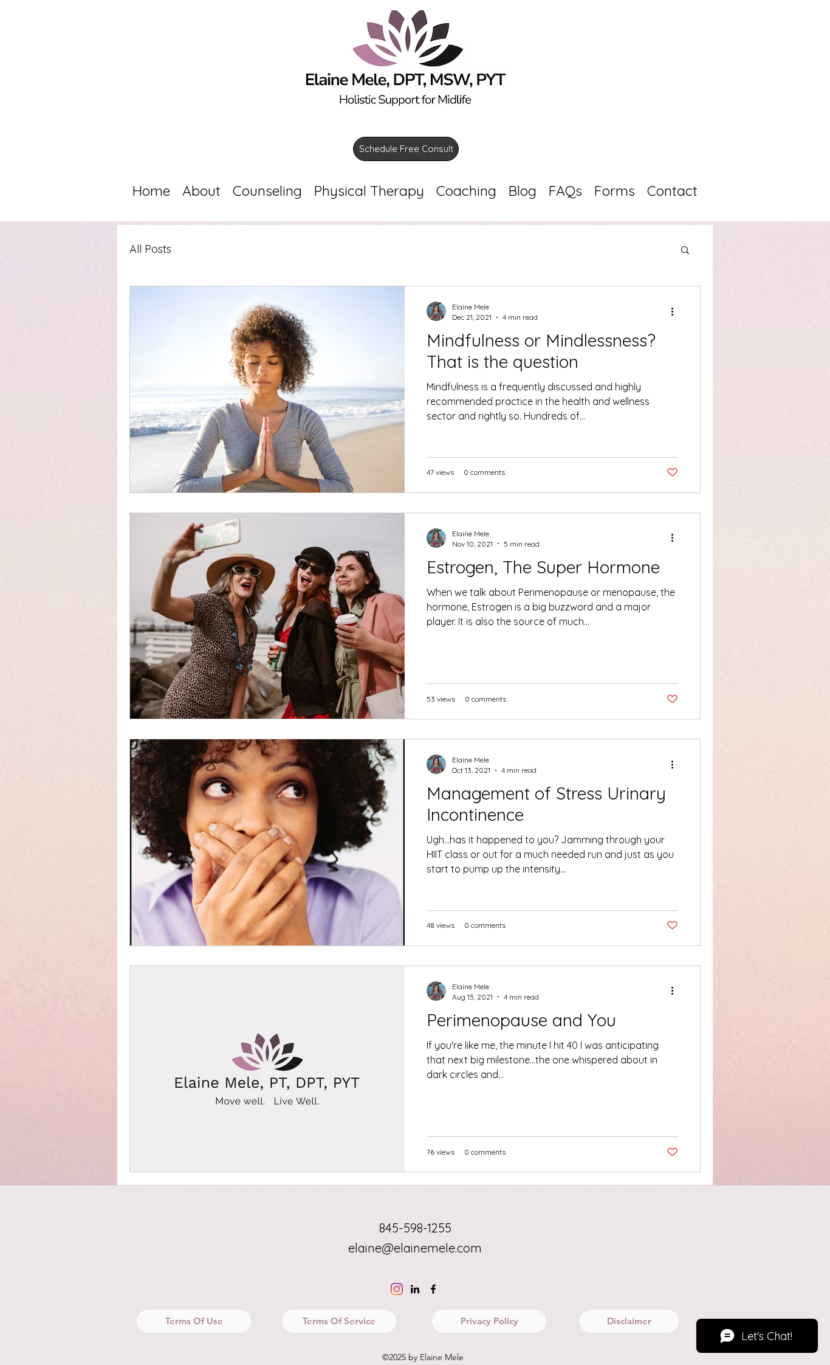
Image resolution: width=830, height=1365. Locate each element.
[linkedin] (415, 1289)
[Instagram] (397, 1289)
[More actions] (676, 311)
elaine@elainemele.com (415, 1248)
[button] (685, 250)
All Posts (150, 249)
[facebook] (433, 1289)
